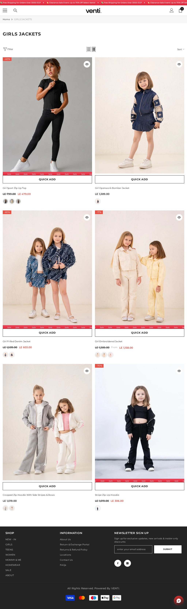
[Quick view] (87, 64)
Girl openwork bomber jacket (112, 188)
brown (18, 201)
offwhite (12, 508)
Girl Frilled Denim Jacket (16, 341)
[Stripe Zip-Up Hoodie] (139, 422)
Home (6, 19)
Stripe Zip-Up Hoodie (107, 495)
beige (97, 355)
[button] (88, 49)
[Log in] (172, 10)
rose (110, 355)
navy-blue (97, 201)
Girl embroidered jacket (109, 341)
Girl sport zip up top (14, 188)
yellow (12, 201)
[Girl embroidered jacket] (139, 268)
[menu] (5, 10)
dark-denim (12, 354)
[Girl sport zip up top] (47, 115)
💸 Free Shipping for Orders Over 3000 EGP (20, 2)
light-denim (5, 354)
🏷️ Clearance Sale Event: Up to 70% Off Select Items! (70, 2)
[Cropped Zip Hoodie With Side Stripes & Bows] (47, 422)
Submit (167, 549)
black (5, 201)
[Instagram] (127, 563)
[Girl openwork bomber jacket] (139, 115)
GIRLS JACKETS (23, 19)
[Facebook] (117, 563)
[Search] (15, 10)
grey (5, 508)
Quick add (47, 179)
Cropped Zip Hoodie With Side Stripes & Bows (29, 495)
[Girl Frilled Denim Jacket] (47, 268)
